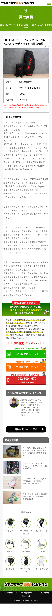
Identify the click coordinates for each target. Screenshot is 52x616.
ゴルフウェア (42, 568)
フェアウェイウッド (26, 532)
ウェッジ (26, 551)
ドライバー (10, 530)
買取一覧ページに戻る (26, 429)
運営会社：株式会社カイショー (26, 600)
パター (42, 551)
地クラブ (10, 568)
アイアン (10, 551)
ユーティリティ (42, 532)
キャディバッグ (26, 570)
